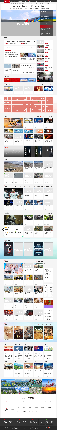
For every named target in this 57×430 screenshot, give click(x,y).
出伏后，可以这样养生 (27, 373)
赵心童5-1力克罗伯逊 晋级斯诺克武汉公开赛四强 (8, 206)
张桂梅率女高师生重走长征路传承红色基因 (28, 356)
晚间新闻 (30, 407)
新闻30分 (46, 65)
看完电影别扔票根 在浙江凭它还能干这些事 (38, 305)
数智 (40, 3)
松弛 (45, 224)
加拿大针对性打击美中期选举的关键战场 (7, 70)
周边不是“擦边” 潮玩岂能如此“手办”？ (28, 281)
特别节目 (50, 324)
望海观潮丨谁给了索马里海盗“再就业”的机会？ (8, 141)
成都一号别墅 (20, 234)
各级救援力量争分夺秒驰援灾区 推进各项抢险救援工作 (28, 50)
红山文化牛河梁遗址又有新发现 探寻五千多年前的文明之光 (8, 356)
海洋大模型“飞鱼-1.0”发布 (47, 373)
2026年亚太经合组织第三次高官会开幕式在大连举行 (11, 58)
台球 (5, 209)
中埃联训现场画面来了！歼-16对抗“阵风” (8, 305)
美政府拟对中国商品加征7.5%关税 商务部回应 (11, 52)
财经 (21, 1)
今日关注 (6, 284)
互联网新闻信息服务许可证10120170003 (9, 427)
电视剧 (38, 324)
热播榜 (50, 100)
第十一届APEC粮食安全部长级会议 (8, 370)
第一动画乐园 (43, 408)
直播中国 (30, 1)
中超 (26, 186)
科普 (29, 3)
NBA (29, 186)
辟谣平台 (31, 422)
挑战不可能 (42, 407)
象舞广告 (10, 422)
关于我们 (41, 421)
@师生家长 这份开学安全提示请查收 (48, 356)
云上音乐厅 (51, 84)
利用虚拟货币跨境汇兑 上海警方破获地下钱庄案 (24, 59)
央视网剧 (43, 116)
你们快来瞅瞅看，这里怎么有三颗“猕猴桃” (48, 233)
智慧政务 (46, 422)
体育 (23, 1)
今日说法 (18, 408)
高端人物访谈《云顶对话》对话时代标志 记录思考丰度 (8, 92)
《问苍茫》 (25, 339)
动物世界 (49, 408)
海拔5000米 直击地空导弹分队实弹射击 (38, 168)
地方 (11, 3)
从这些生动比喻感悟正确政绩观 (45, 8)
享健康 (51, 289)
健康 (32, 3)
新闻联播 (46, 43)
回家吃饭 (36, 319)
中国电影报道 (36, 307)
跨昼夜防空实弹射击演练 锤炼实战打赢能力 (28, 168)
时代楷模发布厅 (25, 408)
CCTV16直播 (48, 186)
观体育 (51, 287)
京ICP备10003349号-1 (22, 428)
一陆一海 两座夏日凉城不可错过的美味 (38, 316)
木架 (25, 224)
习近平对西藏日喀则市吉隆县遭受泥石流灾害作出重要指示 (20, 41)
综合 (45, 209)
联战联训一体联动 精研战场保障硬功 (48, 168)
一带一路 (20, 3)
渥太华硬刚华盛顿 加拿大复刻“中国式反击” (48, 124)
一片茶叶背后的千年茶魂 (47, 316)
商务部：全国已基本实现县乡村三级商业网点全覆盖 (8, 373)
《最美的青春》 (7, 339)
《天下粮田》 (36, 339)
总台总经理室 (11, 421)
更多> (52, 116)
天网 (25, 319)
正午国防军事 (6, 182)
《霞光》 (15, 339)
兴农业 (51, 293)
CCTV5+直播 (43, 186)
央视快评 (6, 43)
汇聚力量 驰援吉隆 (47, 45)
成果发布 (51, 421)
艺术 (38, 3)
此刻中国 (8, 130)
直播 (7, 227)
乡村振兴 (14, 3)
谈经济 (46, 293)
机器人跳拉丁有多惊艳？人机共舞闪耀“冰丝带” (28, 353)
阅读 (36, 3)
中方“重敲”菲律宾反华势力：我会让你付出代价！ (28, 124)
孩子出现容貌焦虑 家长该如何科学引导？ (38, 293)
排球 (35, 197)
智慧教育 (51, 422)
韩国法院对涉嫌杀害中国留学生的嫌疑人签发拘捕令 (27, 67)
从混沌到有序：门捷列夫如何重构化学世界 (18, 293)
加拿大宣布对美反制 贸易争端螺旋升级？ (18, 281)
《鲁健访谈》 (47, 277)
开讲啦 (30, 408)
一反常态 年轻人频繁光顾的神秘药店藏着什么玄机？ (28, 316)
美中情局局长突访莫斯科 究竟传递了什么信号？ (8, 281)
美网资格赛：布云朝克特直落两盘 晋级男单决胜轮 (38, 206)
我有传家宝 (36, 408)
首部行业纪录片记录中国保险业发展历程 (38, 92)
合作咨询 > (46, 424)
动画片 (42, 324)
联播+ (22, 43)
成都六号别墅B (11, 232)
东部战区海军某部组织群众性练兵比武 (38, 180)
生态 (17, 3)
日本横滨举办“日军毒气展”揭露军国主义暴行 (16, 70)
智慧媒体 (41, 422)
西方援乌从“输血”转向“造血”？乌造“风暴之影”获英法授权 (8, 179)
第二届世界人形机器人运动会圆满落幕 (48, 206)
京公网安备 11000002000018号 (30, 428)
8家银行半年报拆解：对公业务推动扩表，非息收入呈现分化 (38, 356)
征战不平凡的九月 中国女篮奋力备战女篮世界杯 (48, 195)
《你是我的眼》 (46, 339)
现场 (35, 127)
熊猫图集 (48, 213)
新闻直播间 (46, 70)
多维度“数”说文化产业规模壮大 (45, 23)
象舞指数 (17, 344)
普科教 (51, 291)
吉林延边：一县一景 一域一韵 (18, 373)
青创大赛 (48, 116)
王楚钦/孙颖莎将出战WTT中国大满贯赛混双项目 (28, 195)
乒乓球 (34, 186)
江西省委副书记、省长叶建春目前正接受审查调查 (11, 61)
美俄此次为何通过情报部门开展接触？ (27, 65)
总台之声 (5, 421)
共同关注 (26, 307)
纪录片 (47, 324)
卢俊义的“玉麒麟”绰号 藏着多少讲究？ (28, 293)
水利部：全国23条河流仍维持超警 (26, 47)
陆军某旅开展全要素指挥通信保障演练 (48, 180)
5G (42, 3)
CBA (31, 186)
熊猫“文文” (27, 224)
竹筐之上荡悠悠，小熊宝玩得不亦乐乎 (38, 233)
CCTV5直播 (38, 186)
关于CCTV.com (6, 422)
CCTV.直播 (36, 1)
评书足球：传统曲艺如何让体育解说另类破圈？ (18, 356)
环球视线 (16, 284)
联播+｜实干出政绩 (43, 11)
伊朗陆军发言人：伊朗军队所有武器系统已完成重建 (27, 72)
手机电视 (24, 422)
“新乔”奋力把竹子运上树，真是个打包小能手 (28, 233)
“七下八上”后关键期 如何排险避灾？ (28, 270)
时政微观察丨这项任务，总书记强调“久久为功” (28, 6)
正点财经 (46, 52)
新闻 (14, 1)
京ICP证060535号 (6, 428)
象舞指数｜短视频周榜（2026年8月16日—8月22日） (18, 353)
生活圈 (36, 411)
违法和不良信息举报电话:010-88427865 (33, 427)
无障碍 (46, 2)
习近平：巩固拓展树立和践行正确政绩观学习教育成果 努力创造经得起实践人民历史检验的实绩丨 (21, 8)
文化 (25, 3)
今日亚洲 (6, 307)
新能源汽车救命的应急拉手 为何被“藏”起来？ (28, 305)
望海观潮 (45, 127)
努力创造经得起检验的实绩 (12, 43)
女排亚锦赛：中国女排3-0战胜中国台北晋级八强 (38, 195)
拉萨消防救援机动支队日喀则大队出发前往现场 (18, 141)
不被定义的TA (39, 130)
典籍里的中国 (25, 411)
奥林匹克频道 (20, 186)
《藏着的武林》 (46, 318)
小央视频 (37, 116)
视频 (19, 1)
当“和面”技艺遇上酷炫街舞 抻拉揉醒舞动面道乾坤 (8, 316)
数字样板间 (41, 84)
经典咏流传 (36, 407)
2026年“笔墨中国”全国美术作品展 (8, 353)
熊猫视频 (41, 213)
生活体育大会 (46, 84)
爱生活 (46, 291)
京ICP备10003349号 (16, 428)
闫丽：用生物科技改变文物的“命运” (8, 293)
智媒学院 (46, 421)
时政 (11, 1)
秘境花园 (16, 319)
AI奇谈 (18, 130)
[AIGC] (44, 1)
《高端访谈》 (47, 269)
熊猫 (27, 1)
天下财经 (46, 61)
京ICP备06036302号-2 (11, 428)
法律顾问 (35, 422)
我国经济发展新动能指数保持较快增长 (45, 16)
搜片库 (47, 106)
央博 (23, 3)
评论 (16, 1)
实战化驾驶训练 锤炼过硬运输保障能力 (28, 180)
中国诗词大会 (31, 411)
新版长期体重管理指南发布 (28, 370)
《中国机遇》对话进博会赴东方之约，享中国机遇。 (18, 92)
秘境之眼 (18, 411)
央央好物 (48, 3)
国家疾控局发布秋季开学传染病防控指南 (11, 56)
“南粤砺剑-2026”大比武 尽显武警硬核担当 (38, 270)
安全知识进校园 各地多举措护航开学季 (48, 353)
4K (32, 1)
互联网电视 (24, 421)
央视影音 (18, 422)
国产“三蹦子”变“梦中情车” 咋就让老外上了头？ (18, 305)
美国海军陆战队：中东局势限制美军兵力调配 (18, 179)
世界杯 (24, 186)
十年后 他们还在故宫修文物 (47, 307)
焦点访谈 (24, 407)
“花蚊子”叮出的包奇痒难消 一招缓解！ (38, 141)
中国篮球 (45, 197)
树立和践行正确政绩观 (8, 50)
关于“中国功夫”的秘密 (47, 319)
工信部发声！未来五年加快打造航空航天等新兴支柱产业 (38, 353)
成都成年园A (19, 232)
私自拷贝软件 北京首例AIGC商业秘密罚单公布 (32, 59)
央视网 (18, 421)
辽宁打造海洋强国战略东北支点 (48, 370)
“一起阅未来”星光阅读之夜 (37, 370)
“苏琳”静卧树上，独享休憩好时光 (48, 221)
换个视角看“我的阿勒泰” (47, 313)
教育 (25, 1)
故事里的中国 (49, 407)
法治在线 (26, 284)
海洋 (46, 362)
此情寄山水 (25, 43)
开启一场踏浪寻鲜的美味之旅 (48, 310)
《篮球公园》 (47, 273)
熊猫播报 (45, 213)
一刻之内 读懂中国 (9, 131)
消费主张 (16, 307)
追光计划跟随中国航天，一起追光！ (47, 92)
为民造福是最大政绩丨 (38, 8)
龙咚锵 (48, 130)
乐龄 (34, 3)
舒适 (35, 224)
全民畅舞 (6, 319)
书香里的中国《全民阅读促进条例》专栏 (38, 373)
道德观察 (36, 284)
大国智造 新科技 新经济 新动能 (27, 92)
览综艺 (46, 289)
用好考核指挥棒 (14, 50)
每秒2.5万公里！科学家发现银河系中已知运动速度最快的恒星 (48, 141)
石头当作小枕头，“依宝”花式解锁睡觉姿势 (38, 221)
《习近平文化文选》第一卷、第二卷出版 (11, 47)
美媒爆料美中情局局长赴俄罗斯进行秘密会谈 (38, 124)
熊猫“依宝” (37, 224)
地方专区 (8, 108)
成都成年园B (10, 234)
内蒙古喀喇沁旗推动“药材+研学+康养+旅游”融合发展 (18, 370)
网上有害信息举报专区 (33, 421)
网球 (25, 209)
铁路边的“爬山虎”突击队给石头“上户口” (38, 281)
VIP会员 (15, 186)
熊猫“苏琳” (47, 224)
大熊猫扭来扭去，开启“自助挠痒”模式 (28, 221)
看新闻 (46, 287)
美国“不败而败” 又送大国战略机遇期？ (28, 141)
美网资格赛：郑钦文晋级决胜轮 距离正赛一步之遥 (28, 206)
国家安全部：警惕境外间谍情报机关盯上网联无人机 (11, 54)
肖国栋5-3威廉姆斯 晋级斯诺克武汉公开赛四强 (18, 206)
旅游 (27, 3)
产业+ (45, 3)
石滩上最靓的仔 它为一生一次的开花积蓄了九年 (18, 316)
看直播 (49, 110)
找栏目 (43, 106)
